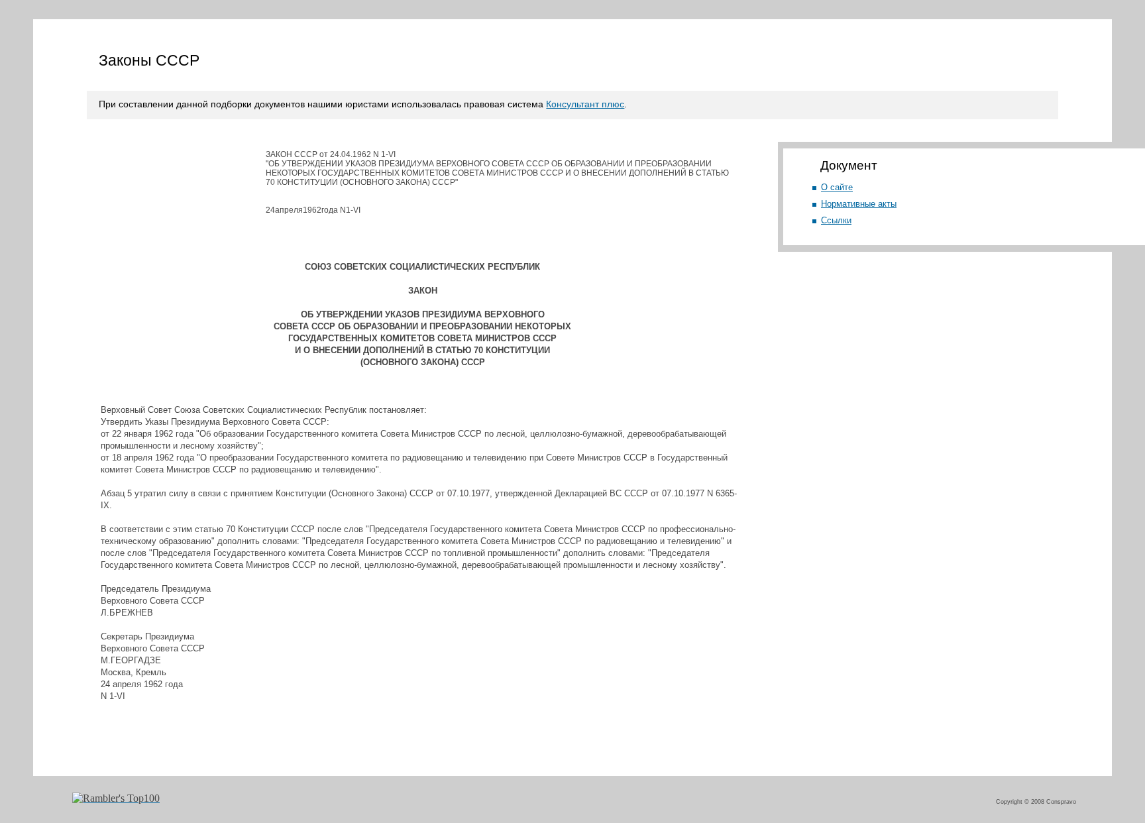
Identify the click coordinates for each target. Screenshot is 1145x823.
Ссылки (836, 220)
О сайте (837, 187)
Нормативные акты (859, 204)
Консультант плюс (585, 104)
